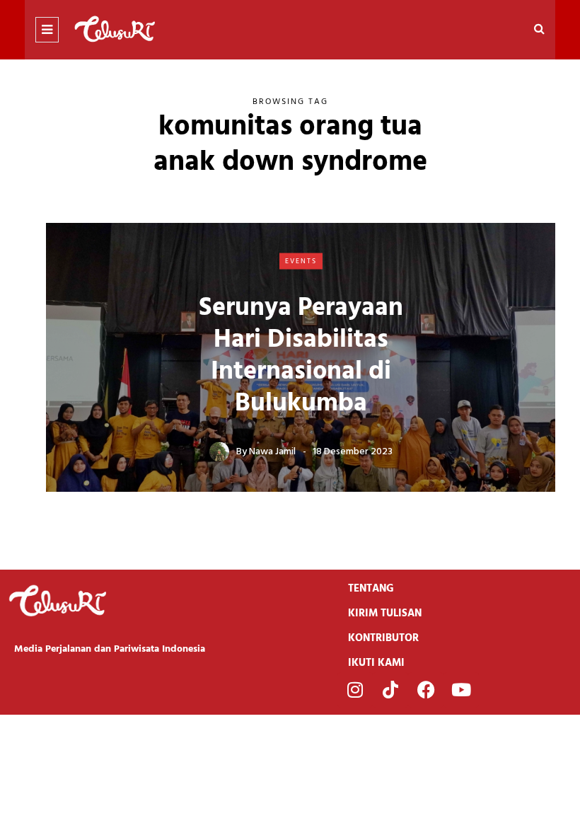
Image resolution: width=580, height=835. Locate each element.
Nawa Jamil (272, 452)
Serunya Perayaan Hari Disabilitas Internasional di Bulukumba (301, 356)
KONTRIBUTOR (383, 638)
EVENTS (301, 260)
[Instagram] (355, 690)
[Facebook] (425, 690)
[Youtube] (461, 690)
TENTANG (371, 588)
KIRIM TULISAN (385, 613)
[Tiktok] (390, 690)
